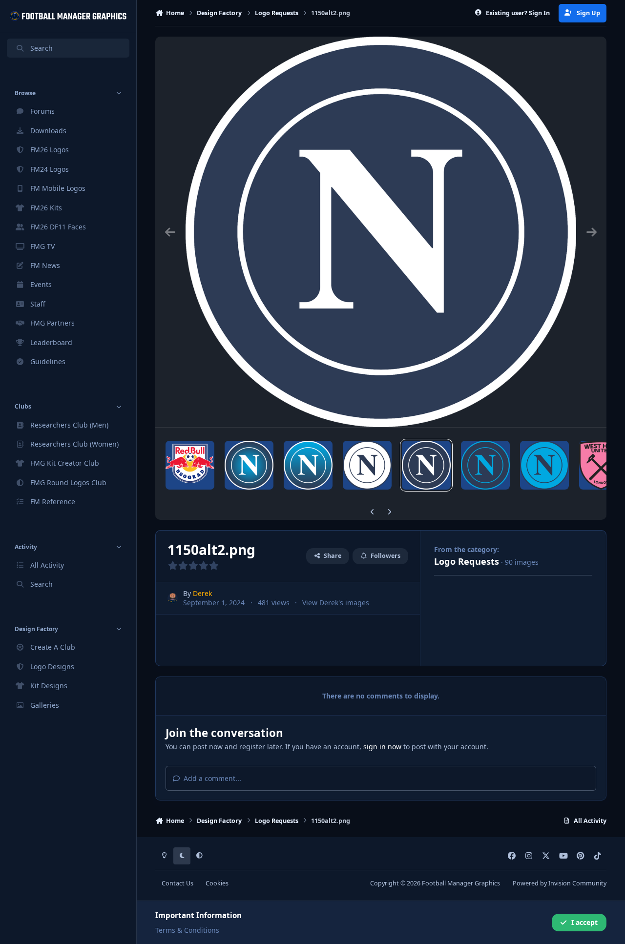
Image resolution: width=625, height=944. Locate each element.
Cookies (217, 883)
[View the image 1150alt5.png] (249, 465)
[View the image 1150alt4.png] (308, 465)
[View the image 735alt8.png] (601, 465)
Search (41, 48)
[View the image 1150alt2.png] (426, 465)
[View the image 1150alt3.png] (367, 465)
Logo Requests (466, 561)
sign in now (382, 746)
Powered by (559, 883)
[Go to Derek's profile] (172, 598)
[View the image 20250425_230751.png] (190, 465)
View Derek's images (335, 602)
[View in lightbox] (381, 232)
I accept (584, 922)
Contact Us (177, 883)
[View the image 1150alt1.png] (485, 465)
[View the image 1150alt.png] (544, 465)
